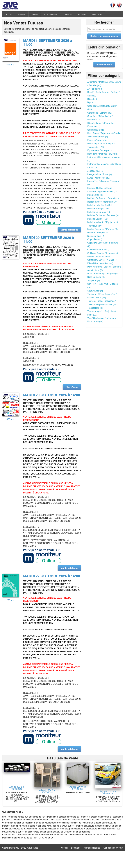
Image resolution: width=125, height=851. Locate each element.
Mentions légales (92, 847)
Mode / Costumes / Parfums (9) (102, 229)
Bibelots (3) (92, 98)
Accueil (8, 14)
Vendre (34, 14)
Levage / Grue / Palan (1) (99, 174)
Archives (82, 14)
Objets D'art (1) (94, 239)
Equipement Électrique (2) (99, 150)
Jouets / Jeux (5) (95, 170)
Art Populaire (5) (95, 88)
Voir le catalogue (69, 229)
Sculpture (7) (93, 280)
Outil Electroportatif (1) (98, 249)
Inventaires (97, 14)
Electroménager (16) (97, 140)
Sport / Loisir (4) (95, 290)
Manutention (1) (95, 194)
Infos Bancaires (51, 14)
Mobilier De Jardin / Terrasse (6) (103, 215)
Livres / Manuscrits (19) (98, 177)
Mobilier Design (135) (97, 218)
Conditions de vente (113, 847)
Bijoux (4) (91, 102)
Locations (75, 847)
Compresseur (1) (95, 129)
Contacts (68, 14)
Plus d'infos (72, 386)
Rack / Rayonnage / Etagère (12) (103, 273)
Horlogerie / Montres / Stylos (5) (102, 153)
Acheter (21, 14)
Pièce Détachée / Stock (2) (100, 263)
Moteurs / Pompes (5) (97, 232)
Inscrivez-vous (104, 64)
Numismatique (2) (96, 235)
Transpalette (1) (95, 307)
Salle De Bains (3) (96, 276)
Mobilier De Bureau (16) (99, 211)
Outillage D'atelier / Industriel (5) (102, 253)
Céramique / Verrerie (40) (99, 112)
